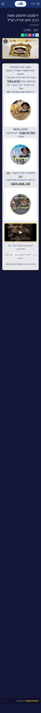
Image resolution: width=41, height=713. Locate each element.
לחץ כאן (17, 129)
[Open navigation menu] (38, 4)
